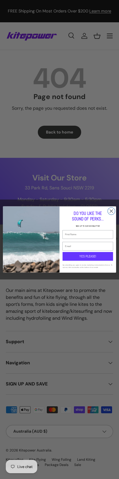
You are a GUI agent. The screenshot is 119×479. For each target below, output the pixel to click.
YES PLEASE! (87, 256)
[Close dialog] (111, 211)
